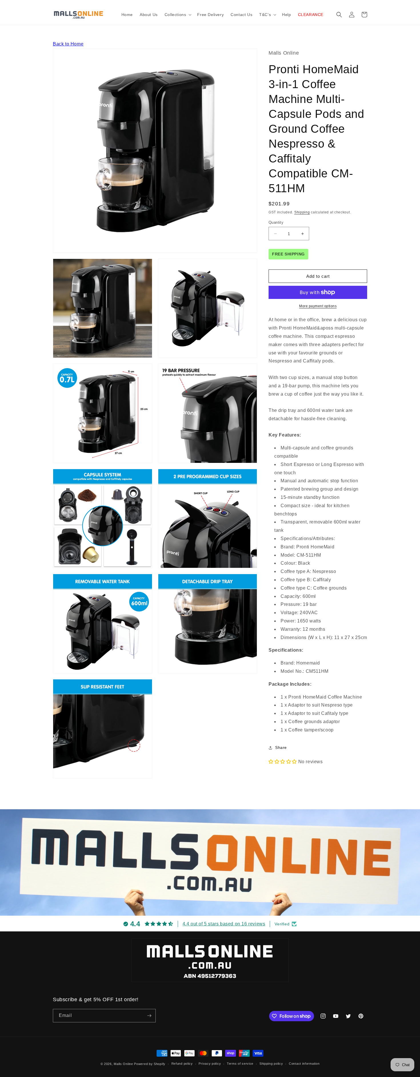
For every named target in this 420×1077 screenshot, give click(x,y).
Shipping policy (271, 1063)
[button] (177, 15)
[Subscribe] (149, 1015)
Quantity (276, 222)
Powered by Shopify (149, 1064)
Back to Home (68, 43)
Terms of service (240, 1063)
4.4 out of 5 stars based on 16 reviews (224, 923)
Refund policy (182, 1063)
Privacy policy (210, 1063)
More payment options (318, 306)
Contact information (304, 1063)
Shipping (302, 212)
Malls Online (123, 1064)
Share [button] (281, 747)
